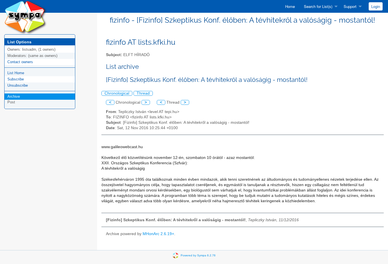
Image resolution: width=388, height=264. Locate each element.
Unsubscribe (17, 85)
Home (290, 6)
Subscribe (15, 79)
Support (350, 6)
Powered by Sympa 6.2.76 (198, 255)
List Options (19, 42)
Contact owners (20, 62)
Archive (13, 96)
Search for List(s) (318, 6)
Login (375, 6)
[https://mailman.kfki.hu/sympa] (25, 17)
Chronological (117, 93)
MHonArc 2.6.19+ (158, 234)
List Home (15, 73)
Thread (143, 93)
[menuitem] (290, 6)
